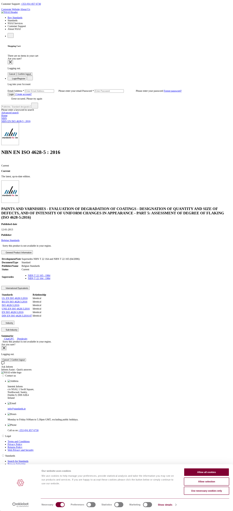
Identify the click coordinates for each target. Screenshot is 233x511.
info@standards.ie (17, 408)
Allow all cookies (206, 472)
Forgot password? (173, 91)
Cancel (12, 74)
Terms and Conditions (19, 441)
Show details (165, 504)
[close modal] (10, 62)
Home (4, 115)
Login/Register (18, 78)
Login (11, 94)
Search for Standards (18, 461)
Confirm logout (24, 74)
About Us (25, 9)
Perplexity (22, 338)
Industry (9, 323)
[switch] (91, 504)
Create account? (23, 94)
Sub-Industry (11, 330)
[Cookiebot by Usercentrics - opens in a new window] (20, 504)
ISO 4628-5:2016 (10, 305)
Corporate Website (10, 9)
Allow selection (206, 481)
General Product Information (18, 252)
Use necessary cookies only (206, 490)
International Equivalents (16, 288)
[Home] (9, 12)
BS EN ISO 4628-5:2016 (14, 301)
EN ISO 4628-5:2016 (12, 312)
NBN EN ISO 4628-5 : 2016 (15, 121)
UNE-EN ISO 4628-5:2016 (16, 308)
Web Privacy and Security (21, 450)
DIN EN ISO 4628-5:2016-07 (17, 315)
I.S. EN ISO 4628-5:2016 (15, 298)
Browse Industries (17, 464)
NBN (4, 118)
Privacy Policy (15, 444)
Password (123, 91)
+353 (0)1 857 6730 (31, 4)
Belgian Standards (10, 240)
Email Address (45, 91)
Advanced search (10, 112)
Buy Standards (15, 17)
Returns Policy (15, 447)
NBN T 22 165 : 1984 (39, 275)
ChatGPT (8, 338)
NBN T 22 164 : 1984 (39, 278)
